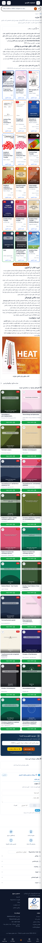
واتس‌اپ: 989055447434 (13, 916)
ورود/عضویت (4, 941)
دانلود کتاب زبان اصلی (22, 49)
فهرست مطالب (31, 29)
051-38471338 (16, 922)
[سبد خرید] (4, 3)
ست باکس (10, 301)
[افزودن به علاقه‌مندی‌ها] (37, 72)
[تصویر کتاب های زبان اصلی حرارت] (21, 374)
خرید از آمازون (34, 97)
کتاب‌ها (18, 897)
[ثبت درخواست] (21, 940)
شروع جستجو (28, 749)
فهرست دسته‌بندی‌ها (15, 900)
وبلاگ (18, 902)
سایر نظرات (37, 779)
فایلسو (5, 321)
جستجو (37, 941)
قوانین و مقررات (36, 924)
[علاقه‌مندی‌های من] (9, 3)
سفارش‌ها (29, 941)
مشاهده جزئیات (30, 422)
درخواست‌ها (12, 941)
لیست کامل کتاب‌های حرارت (20, 264)
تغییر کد (15, 805)
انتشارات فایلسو (30, 3)
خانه (41, 14)
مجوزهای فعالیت (36, 927)
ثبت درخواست (16, 905)
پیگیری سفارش (16, 908)
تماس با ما (37, 919)
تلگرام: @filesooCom (14, 919)
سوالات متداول (36, 922)
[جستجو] (35, 8)
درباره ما (38, 916)
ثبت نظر (37, 810)
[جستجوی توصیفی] (39, 8)
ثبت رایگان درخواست (13, 749)
